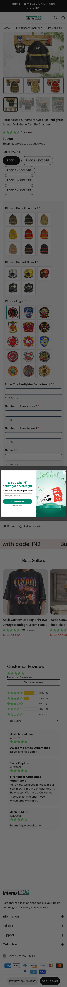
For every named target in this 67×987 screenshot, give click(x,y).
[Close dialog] (64, 472)
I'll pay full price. (18, 505)
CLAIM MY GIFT (17, 501)
